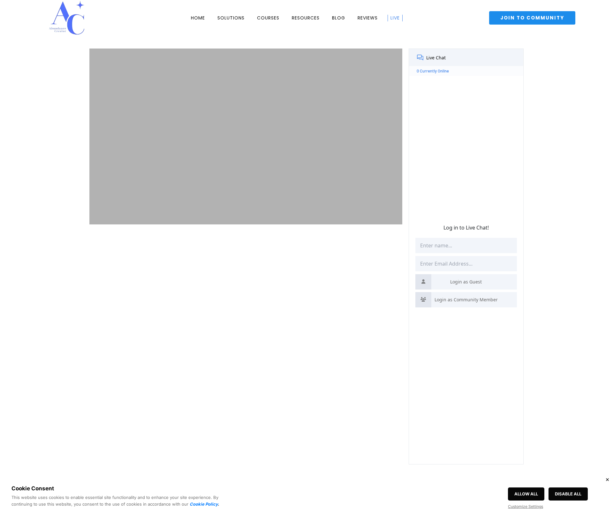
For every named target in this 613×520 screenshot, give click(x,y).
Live (395, 18)
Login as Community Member (466, 300)
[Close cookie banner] (607, 479)
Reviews (368, 18)
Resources (306, 18)
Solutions (231, 18)
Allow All (526, 493)
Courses (268, 18)
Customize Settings (525, 506)
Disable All (568, 493)
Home (198, 18)
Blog (338, 18)
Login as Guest (466, 282)
